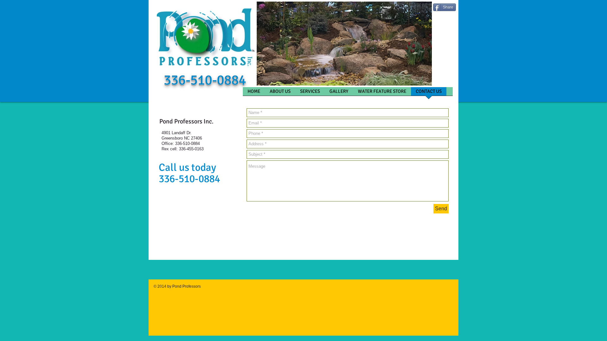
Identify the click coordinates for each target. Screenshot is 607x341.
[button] (344, 44)
